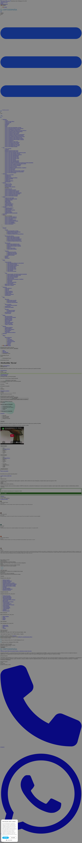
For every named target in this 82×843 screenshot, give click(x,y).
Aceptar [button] (5, 837)
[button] (9, 840)
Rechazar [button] (13, 837)
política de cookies (5, 835)
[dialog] (9, 831)
